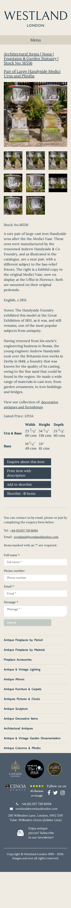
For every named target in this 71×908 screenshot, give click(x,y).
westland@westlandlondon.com (36, 537)
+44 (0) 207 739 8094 (36, 804)
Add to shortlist (19, 484)
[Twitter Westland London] (56, 793)
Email (9, 586)
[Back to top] (63, 900)
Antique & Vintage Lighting (22, 669)
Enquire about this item (25, 462)
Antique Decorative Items (21, 718)
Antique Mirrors (14, 679)
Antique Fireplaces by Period (23, 640)
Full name (12, 555)
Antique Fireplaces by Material (24, 650)
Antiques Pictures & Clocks (22, 699)
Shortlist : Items (21, 493)
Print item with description (19, 473)
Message (11, 602)
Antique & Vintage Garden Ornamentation (32, 738)
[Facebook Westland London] (50, 793)
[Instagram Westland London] (62, 793)
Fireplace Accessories (18, 659)
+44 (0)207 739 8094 (24, 530)
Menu (35, 40)
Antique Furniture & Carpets (22, 689)
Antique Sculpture (16, 709)
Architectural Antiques (18, 728)
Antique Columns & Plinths (22, 748)
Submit (11, 622)
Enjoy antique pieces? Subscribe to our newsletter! (41, 832)
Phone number (14, 571)
